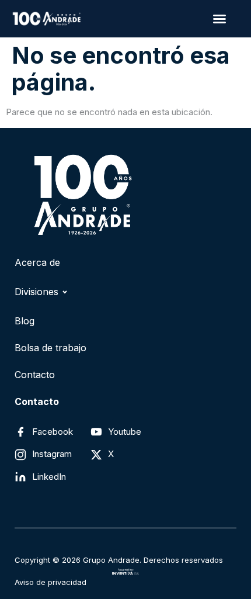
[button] (219, 18)
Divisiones (36, 291)
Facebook (52, 431)
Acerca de (37, 262)
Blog (24, 321)
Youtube (124, 431)
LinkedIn (49, 476)
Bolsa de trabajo (50, 348)
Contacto (35, 374)
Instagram (52, 453)
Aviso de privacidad (50, 582)
